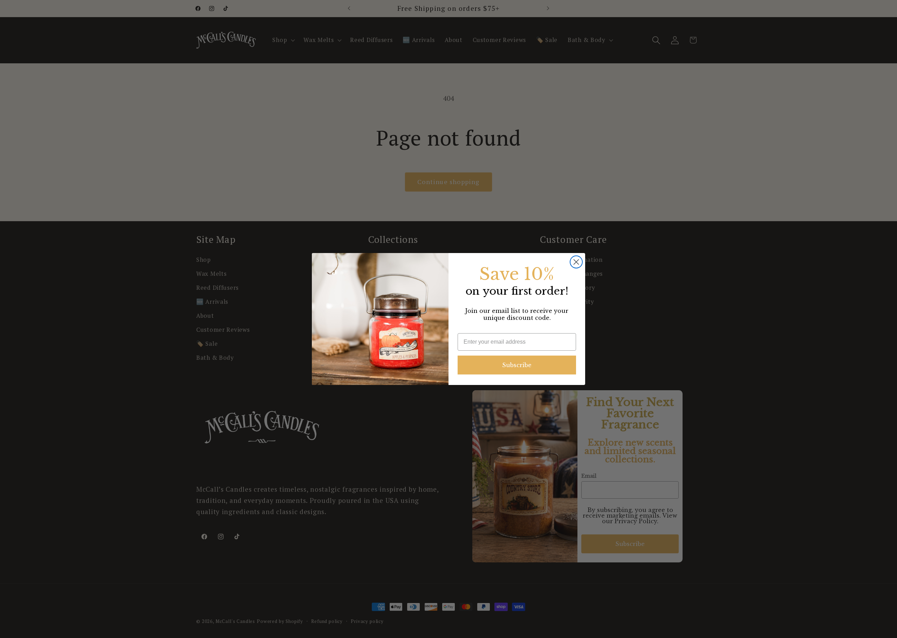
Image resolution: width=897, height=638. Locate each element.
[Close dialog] (576, 262)
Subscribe (517, 365)
